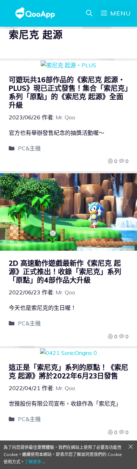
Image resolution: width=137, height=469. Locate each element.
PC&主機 (29, 148)
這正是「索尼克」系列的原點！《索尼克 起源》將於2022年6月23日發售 (68, 371)
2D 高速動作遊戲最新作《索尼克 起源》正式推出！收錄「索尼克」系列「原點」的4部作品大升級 (65, 271)
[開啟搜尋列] (89, 13)
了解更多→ (35, 461)
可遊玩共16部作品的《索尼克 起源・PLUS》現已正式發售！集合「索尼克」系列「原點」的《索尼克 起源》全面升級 (68, 92)
